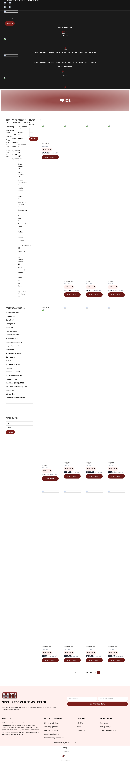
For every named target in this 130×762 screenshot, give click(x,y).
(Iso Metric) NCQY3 (20, 260)
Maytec (20, 196)
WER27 (45, 465)
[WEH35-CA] (50, 133)
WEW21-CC (46, 647)
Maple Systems (12, 346)
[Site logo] (11, 13)
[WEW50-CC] (116, 568)
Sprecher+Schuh (12, 375)
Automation (22, 127)
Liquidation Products (14, 398)
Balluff (20, 138)
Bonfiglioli (22, 144)
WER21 (110, 281)
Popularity (10, 127)
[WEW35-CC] (94, 568)
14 (87, 672)
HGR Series (10, 331)
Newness (9, 136)
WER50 (89, 463)
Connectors (22, 210)
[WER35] (72, 384)
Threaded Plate (12, 364)
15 (91, 672)
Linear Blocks (11, 335)
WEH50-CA (68, 281)
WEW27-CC (68, 647)
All (13, 127)
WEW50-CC (112, 647)
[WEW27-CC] (72, 568)
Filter (33, 138)
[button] (50, 157)
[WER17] (94, 202)
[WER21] (116, 202)
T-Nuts (8, 361)
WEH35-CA (46, 144)
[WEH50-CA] (72, 202)
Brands (20, 133)
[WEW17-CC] (116, 384)
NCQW (20, 278)
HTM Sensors (11, 338)
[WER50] (94, 384)
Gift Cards (10, 394)
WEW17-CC (112, 463)
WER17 (88, 281)
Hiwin (20, 150)
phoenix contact (12, 372)
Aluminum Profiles (13, 353)
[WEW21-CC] (50, 568)
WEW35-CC (90, 647)
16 (94, 672)
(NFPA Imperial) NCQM (21, 270)
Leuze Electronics (13, 342)
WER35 (67, 463)
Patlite (20, 232)
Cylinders (21, 252)
